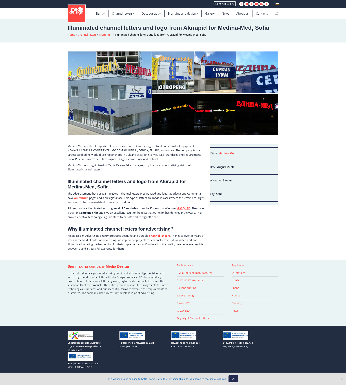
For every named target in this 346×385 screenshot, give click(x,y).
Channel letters (87, 34)
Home (71, 34)
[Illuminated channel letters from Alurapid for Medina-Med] (257, 115)
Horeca (236, 295)
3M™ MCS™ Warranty (190, 280)
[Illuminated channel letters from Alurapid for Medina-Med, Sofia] (110, 93)
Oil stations (238, 272)
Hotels (235, 280)
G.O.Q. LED (183, 310)
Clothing (237, 303)
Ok (233, 379)
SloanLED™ (183, 303)
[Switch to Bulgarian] (277, 4)
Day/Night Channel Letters (193, 318)
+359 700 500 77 (224, 4)
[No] (341, 379)
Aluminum (105, 34)
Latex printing (185, 295)
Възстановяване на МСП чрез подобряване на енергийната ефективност (84, 346)
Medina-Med (227, 153)
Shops (235, 288)
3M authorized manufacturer (194, 272)
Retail (235, 310)
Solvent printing (186, 288)
